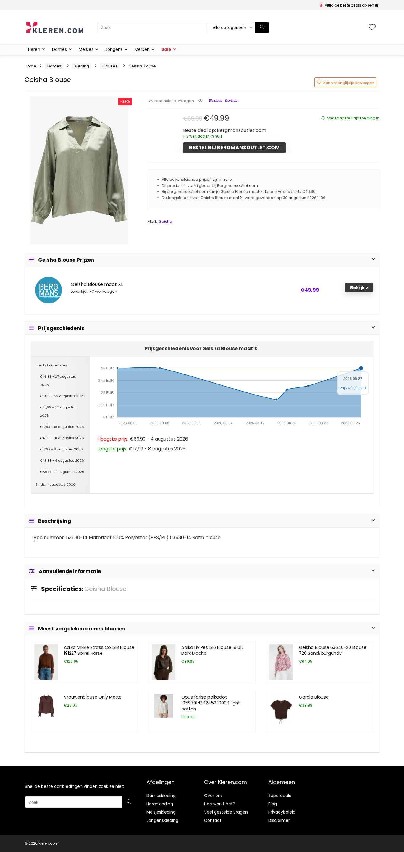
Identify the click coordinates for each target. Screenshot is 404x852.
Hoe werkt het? (219, 804)
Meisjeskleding (161, 812)
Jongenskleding (162, 820)
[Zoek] (262, 27)
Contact (213, 820)
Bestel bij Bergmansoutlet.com (234, 147)
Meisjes (86, 49)
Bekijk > (359, 287)
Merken (142, 49)
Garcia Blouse (314, 697)
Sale (166, 49)
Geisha (165, 221)
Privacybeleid (281, 812)
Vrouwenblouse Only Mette (93, 697)
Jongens (114, 49)
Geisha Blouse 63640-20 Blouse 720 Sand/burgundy (332, 650)
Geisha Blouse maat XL (97, 284)
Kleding (82, 66)
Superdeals (279, 795)
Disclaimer (279, 820)
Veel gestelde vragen (226, 812)
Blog (272, 804)
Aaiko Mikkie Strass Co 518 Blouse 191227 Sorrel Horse (99, 650)
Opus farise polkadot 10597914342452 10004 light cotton (210, 703)
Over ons (213, 795)
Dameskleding (161, 795)
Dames (59, 49)
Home (30, 66)
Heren (34, 49)
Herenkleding (159, 804)
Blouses (109, 66)
